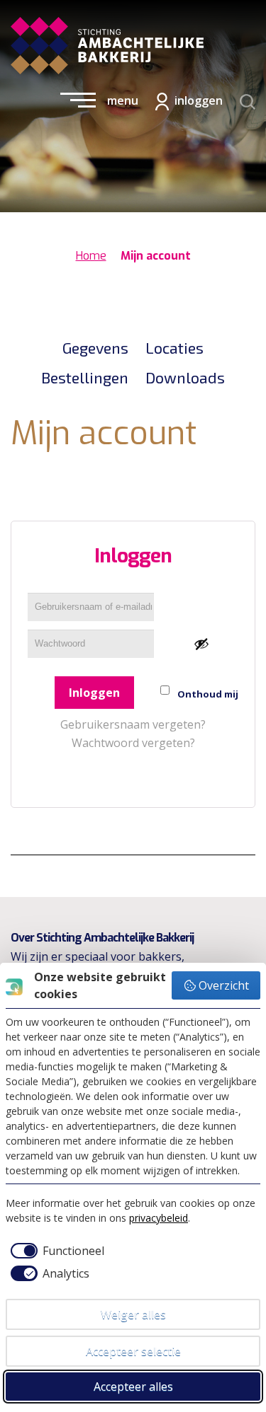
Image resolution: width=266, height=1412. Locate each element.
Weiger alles (133, 1314)
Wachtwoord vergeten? (133, 743)
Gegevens (95, 347)
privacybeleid (158, 1218)
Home (91, 255)
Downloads (185, 377)
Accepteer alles (133, 1386)
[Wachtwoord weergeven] (201, 644)
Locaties (174, 347)
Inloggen (94, 692)
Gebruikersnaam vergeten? (133, 724)
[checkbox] (55, 1250)
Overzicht (224, 985)
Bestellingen (84, 377)
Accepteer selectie (133, 1351)
